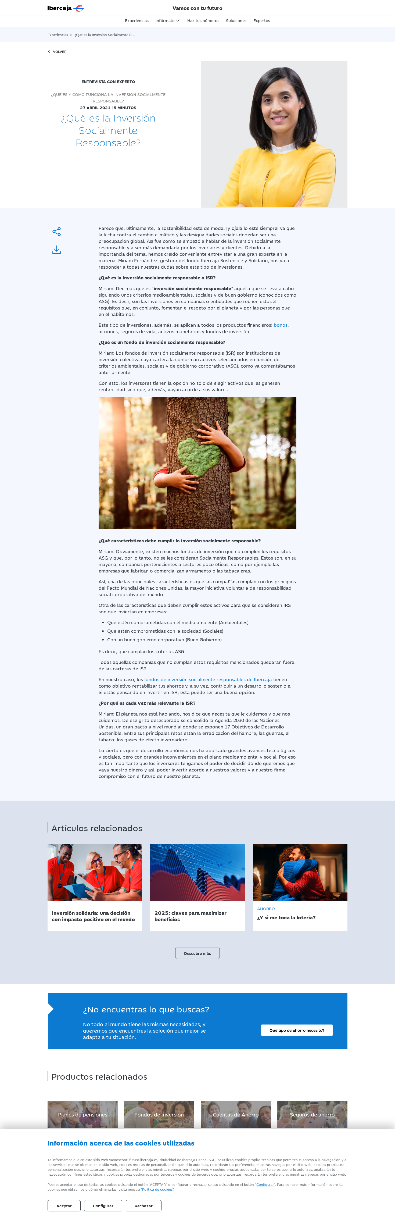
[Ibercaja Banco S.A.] (95, 7)
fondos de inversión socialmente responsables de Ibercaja (208, 679)
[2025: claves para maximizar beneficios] (197, 872)
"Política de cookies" (157, 1189)
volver (60, 51)
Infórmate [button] (165, 20)
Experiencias (137, 20)
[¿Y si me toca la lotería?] (300, 872)
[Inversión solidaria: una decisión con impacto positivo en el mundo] (95, 872)
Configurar (265, 1184)
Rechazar (144, 1205)
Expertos (261, 20)
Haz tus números (203, 20)
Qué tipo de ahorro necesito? (297, 1030)
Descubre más (197, 953)
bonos (281, 325)
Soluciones (236, 20)
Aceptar (64, 1205)
